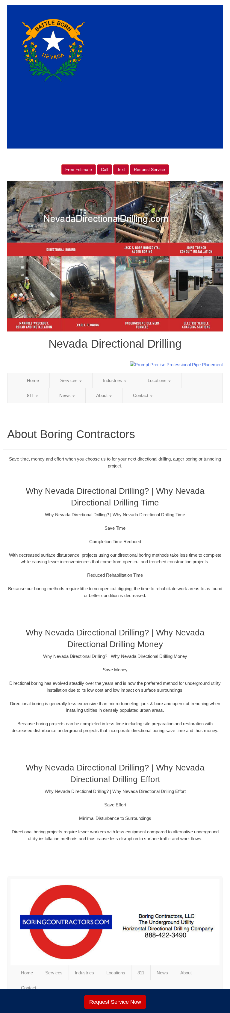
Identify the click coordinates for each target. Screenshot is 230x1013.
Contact (141, 395)
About (102, 395)
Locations (158, 380)
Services (69, 380)
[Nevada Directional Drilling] (115, 922)
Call (104, 169)
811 (31, 395)
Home (33, 380)
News (65, 395)
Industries (113, 380)
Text (121, 169)
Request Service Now (115, 1002)
